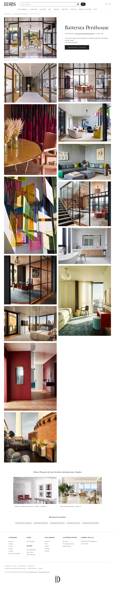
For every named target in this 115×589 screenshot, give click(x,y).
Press (46, 544)
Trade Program (31, 541)
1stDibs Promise (67, 546)
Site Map (40, 568)
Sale (95, 9)
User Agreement (22, 566)
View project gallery (77, 47)
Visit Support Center (68, 544)
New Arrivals (23, 9)
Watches (65, 9)
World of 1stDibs (85, 9)
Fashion (73, 9)
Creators (11, 551)
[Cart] (109, 4)
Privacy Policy (30, 566)
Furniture (33, 9)
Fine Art (11, 546)
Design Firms (7, 14)
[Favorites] (106, 4)
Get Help (65, 541)
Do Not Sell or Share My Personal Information (15, 568)
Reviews (47, 551)
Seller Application (31, 550)
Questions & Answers (14, 553)
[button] (30, 37)
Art (49, 9)
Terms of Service (43, 572)
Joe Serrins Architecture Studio (20, 14)
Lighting (43, 9)
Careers (47, 546)
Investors (47, 548)
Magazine (89, 541)
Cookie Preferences (32, 568)
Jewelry (56, 9)
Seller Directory (31, 554)
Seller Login (30, 552)
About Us (47, 541)
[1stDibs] (10, 4)
